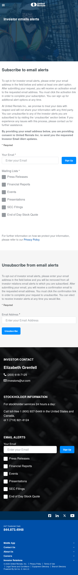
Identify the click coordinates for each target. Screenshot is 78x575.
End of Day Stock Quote (22, 214)
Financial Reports (18, 184)
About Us (8, 551)
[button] (39, 543)
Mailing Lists (10, 171)
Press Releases (17, 177)
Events (11, 192)
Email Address (10, 314)
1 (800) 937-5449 (31, 411)
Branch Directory (59, 566)
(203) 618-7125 (17, 375)
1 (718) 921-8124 (18, 420)
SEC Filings (15, 207)
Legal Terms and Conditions (17, 566)
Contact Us (9, 547)
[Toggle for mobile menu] (3, 5)
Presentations (16, 199)
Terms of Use (49, 564)
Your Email (8, 154)
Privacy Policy (31, 239)
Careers (8, 555)
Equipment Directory (40, 566)
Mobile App (9, 542)
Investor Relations (13, 560)
